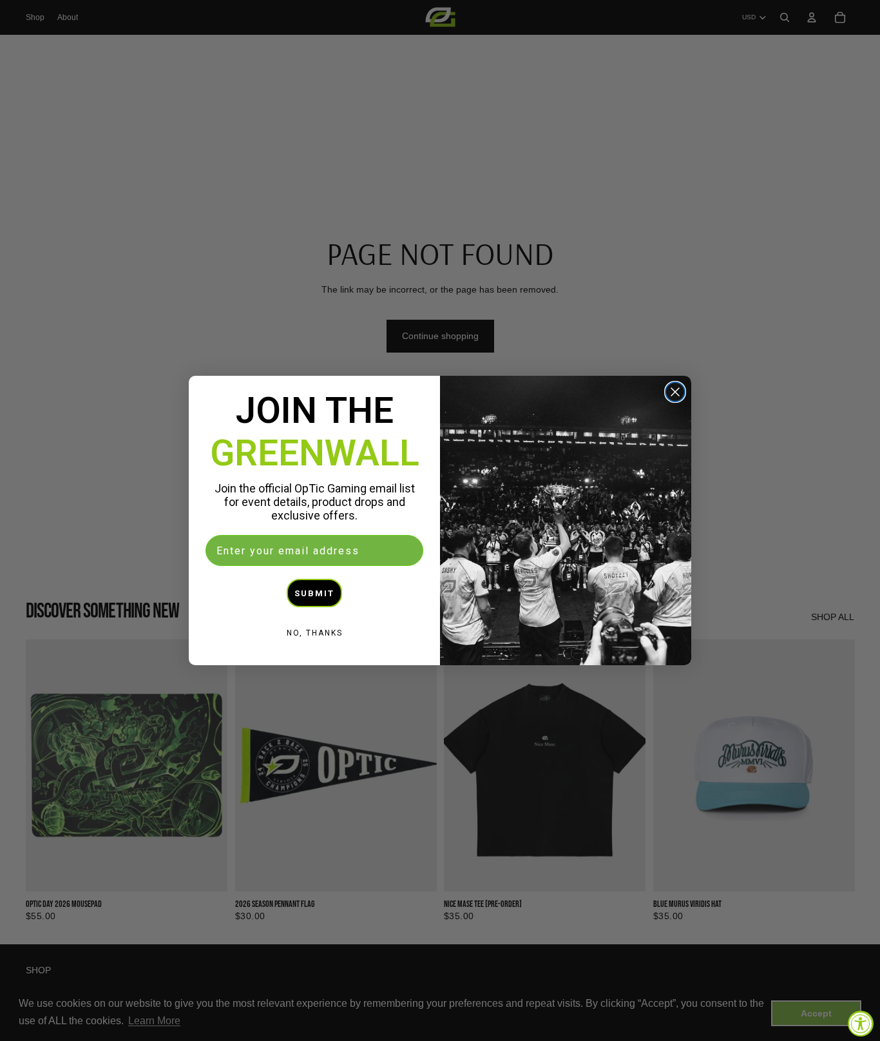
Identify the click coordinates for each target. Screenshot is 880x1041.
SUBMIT (314, 593)
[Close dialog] (675, 392)
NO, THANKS (315, 632)
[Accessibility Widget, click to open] (861, 1023)
